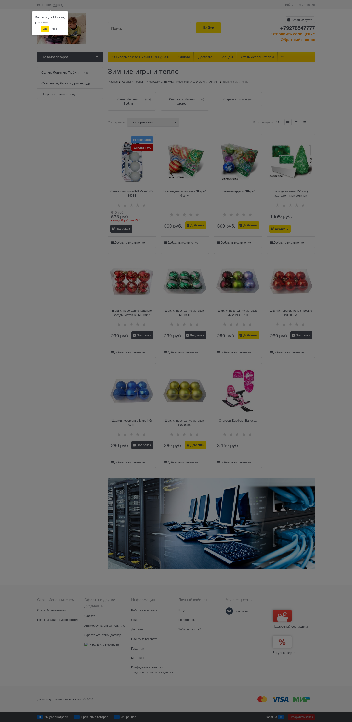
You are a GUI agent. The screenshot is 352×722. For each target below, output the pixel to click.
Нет (54, 29)
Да (45, 29)
